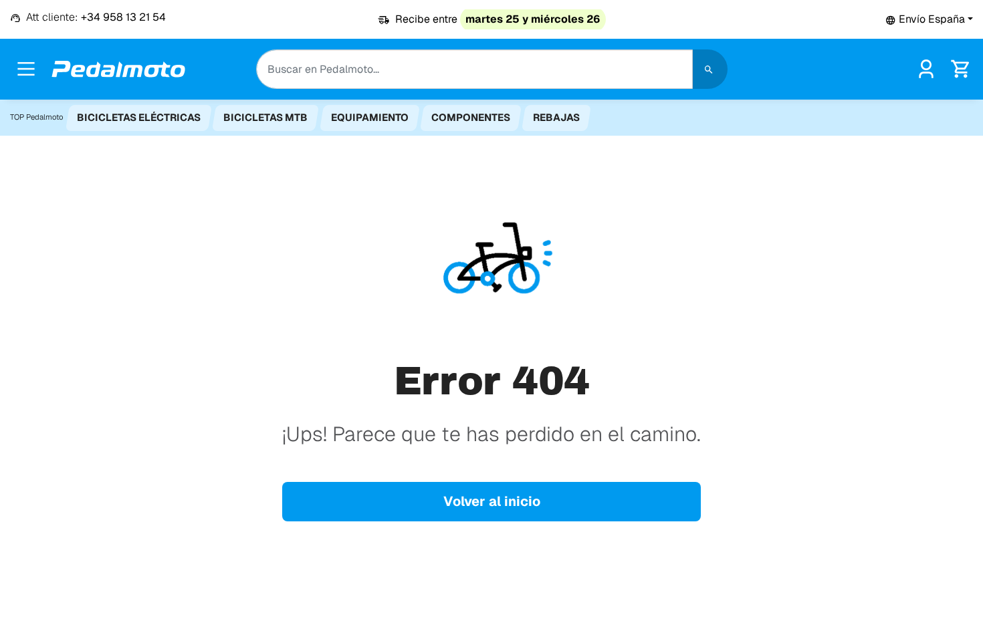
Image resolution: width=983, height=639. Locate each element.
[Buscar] (710, 69)
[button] (929, 19)
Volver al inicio (491, 501)
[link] (926, 68)
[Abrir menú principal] (26, 69)
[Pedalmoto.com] (118, 69)
